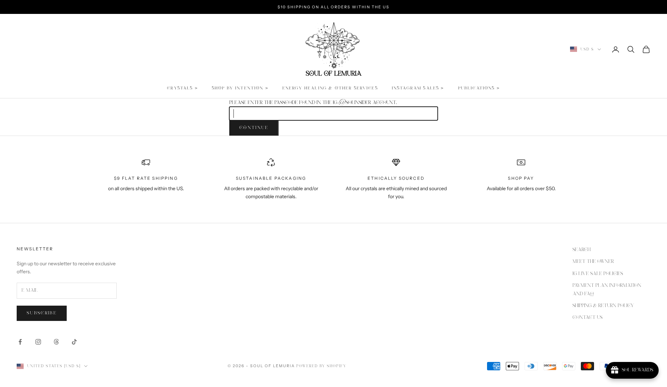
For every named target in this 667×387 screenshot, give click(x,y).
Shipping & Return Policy (603, 305)
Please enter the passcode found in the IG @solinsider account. (313, 102)
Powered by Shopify (321, 366)
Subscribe (42, 313)
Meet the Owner (593, 261)
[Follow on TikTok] (74, 341)
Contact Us (587, 317)
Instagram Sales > (418, 88)
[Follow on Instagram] (38, 341)
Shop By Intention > (240, 88)
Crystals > (182, 88)
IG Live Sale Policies (598, 273)
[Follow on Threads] (56, 341)
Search (582, 249)
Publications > (479, 88)
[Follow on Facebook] (20, 341)
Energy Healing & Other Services (330, 88)
